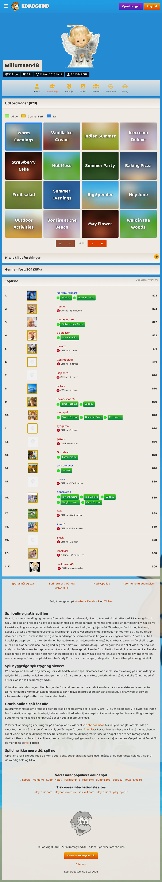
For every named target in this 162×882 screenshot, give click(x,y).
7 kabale (25, 779)
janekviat (62, 551)
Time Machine (69, 404)
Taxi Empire (91, 497)
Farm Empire (69, 457)
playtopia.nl (103, 792)
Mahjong (38, 779)
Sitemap (81, 864)
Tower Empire (69, 337)
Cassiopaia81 (65, 359)
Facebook (93, 601)
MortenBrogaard (67, 293)
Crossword (115, 417)
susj (59, 511)
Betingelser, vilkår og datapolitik (62, 585)
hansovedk (64, 492)
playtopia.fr (120, 792)
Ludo (49, 779)
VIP (27, 743)
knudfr (61, 524)
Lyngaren (63, 426)
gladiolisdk (63, 332)
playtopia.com (43, 792)
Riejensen (63, 373)
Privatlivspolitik (100, 583)
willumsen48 (66, 564)
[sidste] (102, 243)
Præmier (89, 729)
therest (61, 479)
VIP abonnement (93, 725)
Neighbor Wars (70, 502)
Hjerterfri (88, 779)
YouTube (80, 601)
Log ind (152, 6)
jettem (61, 439)
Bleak (60, 537)
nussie (61, 306)
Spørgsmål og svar (23, 583)
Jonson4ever (65, 465)
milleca (61, 386)
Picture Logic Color (72, 324)
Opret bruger (131, 6)
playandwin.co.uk (65, 792)
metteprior (63, 412)
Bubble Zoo (103, 779)
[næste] (92, 243)
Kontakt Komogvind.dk (81, 855)
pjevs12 (61, 346)
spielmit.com (86, 792)
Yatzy (58, 779)
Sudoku (66, 298)
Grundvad (63, 452)
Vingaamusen (65, 319)
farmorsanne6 (66, 399)
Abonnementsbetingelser (139, 583)
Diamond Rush (86, 298)
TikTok (108, 601)
